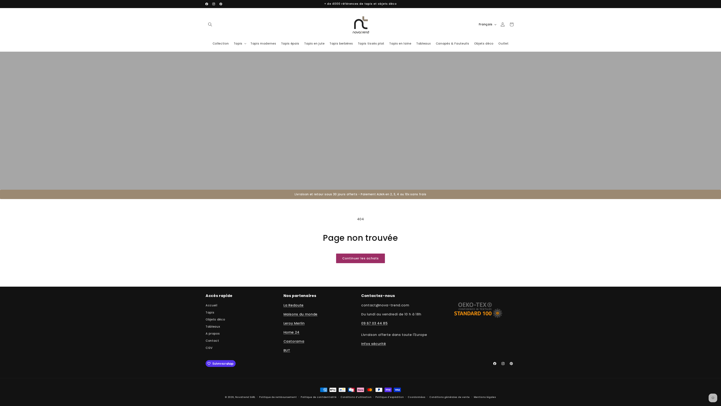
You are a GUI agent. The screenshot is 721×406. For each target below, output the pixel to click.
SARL (252, 397)
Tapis (210, 312)
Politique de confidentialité (319, 397)
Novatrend (242, 397)
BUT (287, 350)
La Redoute (294, 305)
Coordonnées (416, 397)
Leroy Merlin (294, 323)
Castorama (294, 341)
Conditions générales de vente (449, 397)
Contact (212, 341)
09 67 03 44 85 (374, 323)
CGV (209, 348)
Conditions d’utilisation (356, 397)
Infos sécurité (373, 344)
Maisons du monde (301, 314)
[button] (210, 24)
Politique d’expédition (390, 397)
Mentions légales (485, 397)
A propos (213, 334)
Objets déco (215, 319)
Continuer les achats (360, 258)
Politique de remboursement (278, 397)
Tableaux (213, 327)
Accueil (211, 305)
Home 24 (292, 332)
